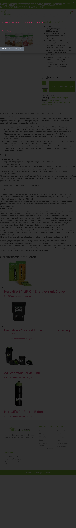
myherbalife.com (6, 31)
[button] (74, 2)
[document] (38, 264)
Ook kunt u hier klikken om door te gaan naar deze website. (22, 22)
